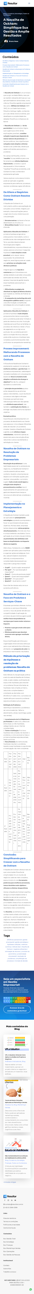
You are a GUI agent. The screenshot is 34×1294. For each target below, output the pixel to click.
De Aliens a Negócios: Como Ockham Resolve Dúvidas (16, 61)
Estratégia (18, 13)
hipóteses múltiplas (13, 944)
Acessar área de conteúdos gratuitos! (17, 1009)
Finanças (8, 1163)
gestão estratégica (21, 942)
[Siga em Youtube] (15, 1200)
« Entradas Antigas (9, 1182)
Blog (4, 13)
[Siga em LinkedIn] (11, 1200)
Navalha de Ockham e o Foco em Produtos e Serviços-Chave (15, 76)
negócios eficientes (20, 949)
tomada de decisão (21, 961)
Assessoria (9, 1105)
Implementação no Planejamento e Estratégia (16, 73)
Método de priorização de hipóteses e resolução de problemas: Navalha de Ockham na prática (17, 81)
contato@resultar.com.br (14, 1204)
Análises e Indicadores (13, 1061)
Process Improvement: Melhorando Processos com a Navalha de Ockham (16, 66)
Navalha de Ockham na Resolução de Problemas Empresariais (16, 70)
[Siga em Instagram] (8, 1200)
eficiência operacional (14, 940)
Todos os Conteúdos (19, 1163)
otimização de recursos (12, 951)
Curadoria (10, 13)
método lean (16, 947)
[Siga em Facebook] (4, 1200)
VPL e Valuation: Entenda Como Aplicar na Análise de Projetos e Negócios (15, 1057)
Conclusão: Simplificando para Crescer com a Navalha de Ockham (16, 85)
